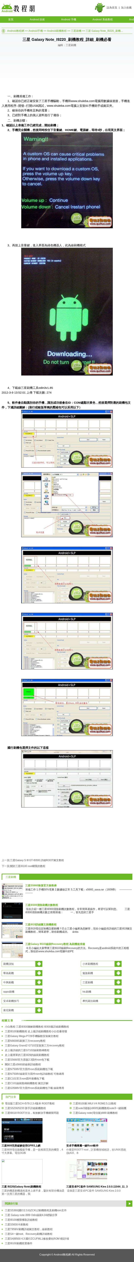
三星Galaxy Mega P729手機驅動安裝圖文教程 (32, 1036)
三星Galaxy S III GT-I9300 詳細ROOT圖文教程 (37, 860)
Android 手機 (68, 19)
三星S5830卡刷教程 (16, 1224)
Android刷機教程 (57, 30)
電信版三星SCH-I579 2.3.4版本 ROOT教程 (30, 1103)
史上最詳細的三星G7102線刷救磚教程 (27, 1050)
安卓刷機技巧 (11, 1001)
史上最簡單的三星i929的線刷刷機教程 (27, 1055)
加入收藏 (126, 7)
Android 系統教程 (102, 19)
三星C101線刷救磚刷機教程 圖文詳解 (27, 1083)
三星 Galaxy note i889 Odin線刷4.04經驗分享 (31, 1215)
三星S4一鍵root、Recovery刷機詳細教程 (28, 1234)
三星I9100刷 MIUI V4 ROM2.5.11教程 (94, 1103)
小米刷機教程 (90, 963)
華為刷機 (8, 973)
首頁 (10, 19)
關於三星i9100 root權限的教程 (27, 866)
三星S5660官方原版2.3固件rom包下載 (27, 1059)
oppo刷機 (8, 991)
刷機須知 (8, 963)
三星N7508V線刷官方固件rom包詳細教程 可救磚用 (34, 1073)
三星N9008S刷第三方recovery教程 (25, 1040)
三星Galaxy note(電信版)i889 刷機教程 (95, 1113)
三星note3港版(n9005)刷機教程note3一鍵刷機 (99, 1108)
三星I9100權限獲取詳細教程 (21, 1219)
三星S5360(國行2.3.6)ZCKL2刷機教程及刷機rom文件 (36, 1210)
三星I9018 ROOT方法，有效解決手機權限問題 (32, 1113)
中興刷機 (8, 982)
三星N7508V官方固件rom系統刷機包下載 (29, 1069)
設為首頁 (112, 7)
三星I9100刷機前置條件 (18, 1243)
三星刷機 (76, 30)
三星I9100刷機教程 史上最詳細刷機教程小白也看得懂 (36, 1031)
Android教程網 (15, 30)
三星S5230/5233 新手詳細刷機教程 (25, 1108)
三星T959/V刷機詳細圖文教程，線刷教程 (29, 1229)
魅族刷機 (88, 973)
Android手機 (35, 30)
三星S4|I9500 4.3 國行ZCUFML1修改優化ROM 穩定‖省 (37, 1238)
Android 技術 (37, 19)
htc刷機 (87, 991)
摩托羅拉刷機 (90, 1001)
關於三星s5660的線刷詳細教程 (23, 1064)
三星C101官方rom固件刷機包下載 (24, 1078)
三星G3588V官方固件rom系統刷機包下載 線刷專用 (34, 1088)
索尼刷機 (8, 1010)
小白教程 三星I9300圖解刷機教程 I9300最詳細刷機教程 (37, 1026)
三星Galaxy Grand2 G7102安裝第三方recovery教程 (34, 1045)
